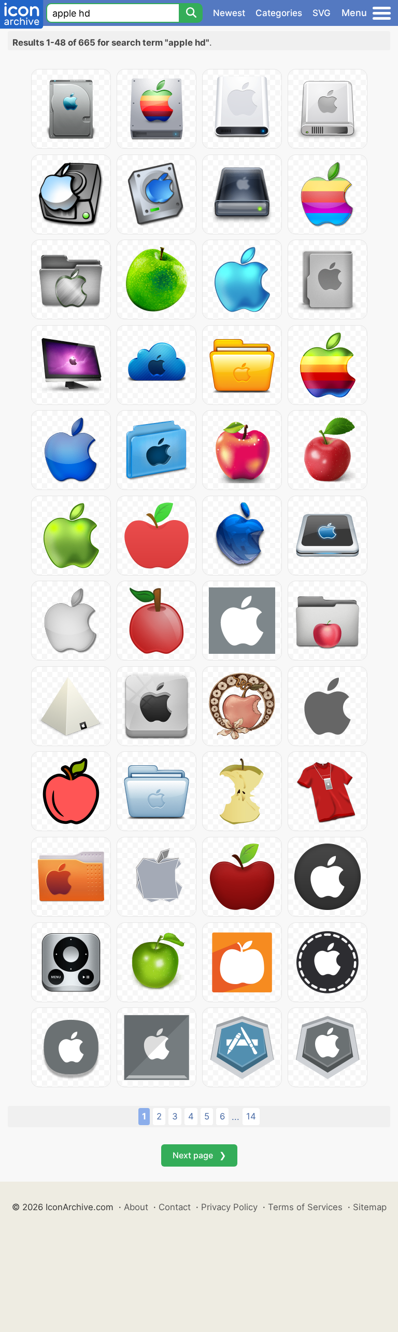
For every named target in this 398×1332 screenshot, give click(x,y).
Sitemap (370, 1207)
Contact (175, 1207)
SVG (321, 13)
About (136, 1207)
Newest (229, 13)
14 (251, 1116)
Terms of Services (305, 1207)
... (235, 1117)
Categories (278, 13)
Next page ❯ (199, 1155)
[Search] (191, 13)
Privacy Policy (229, 1207)
